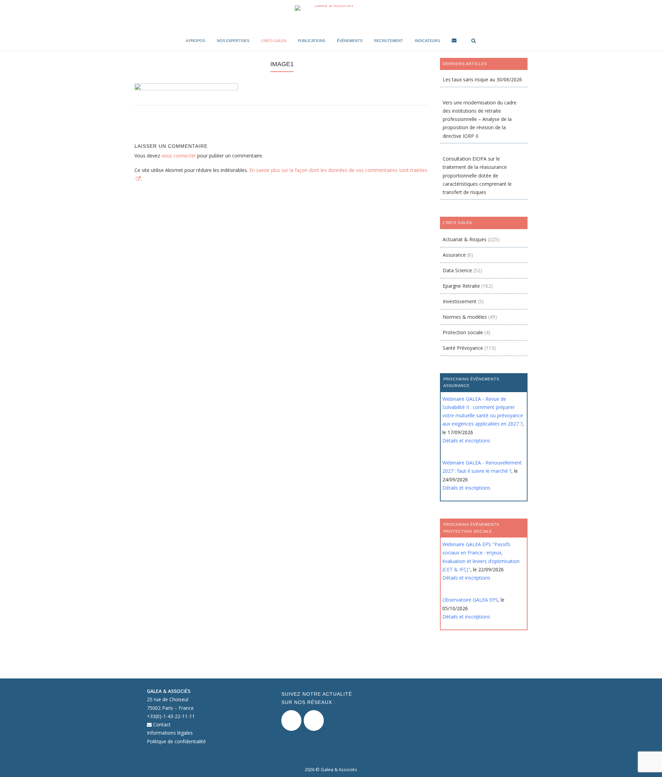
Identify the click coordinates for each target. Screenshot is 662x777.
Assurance (454, 255)
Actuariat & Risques (465, 239)
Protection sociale (463, 332)
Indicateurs (427, 41)
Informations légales (170, 732)
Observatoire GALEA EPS (470, 599)
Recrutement (388, 41)
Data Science (457, 270)
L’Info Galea (273, 41)
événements (349, 41)
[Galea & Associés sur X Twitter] (291, 720)
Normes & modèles (465, 317)
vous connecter (178, 155)
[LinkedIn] (314, 720)
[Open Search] (474, 41)
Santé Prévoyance (463, 348)
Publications (311, 41)
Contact (161, 724)
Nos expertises (233, 41)
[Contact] (454, 41)
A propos (195, 41)
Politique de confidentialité (176, 741)
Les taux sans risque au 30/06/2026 (482, 79)
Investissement (460, 301)
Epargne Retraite (461, 286)
